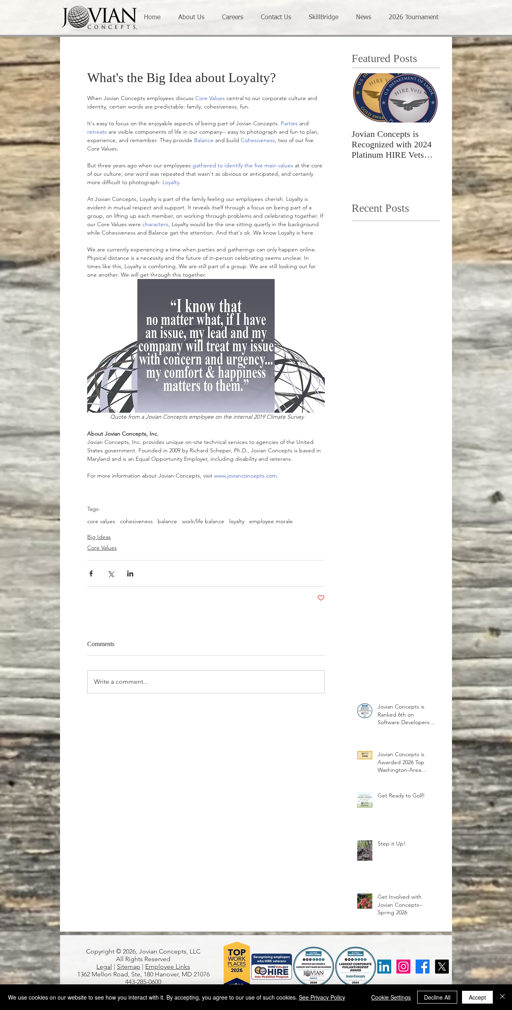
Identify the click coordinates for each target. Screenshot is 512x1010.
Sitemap (128, 966)
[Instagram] (403, 967)
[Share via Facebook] (91, 573)
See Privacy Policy (322, 997)
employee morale (271, 521)
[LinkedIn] (384, 967)
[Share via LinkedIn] (130, 573)
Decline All (437, 997)
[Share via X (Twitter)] (110, 573)
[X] (442, 967)
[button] (194, 17)
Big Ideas (99, 536)
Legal (104, 966)
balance (167, 521)
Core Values (102, 547)
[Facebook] (423, 967)
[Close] (502, 997)
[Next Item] (426, 98)
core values (101, 521)
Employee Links (167, 966)
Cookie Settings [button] (391, 997)
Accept (477, 997)
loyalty (236, 521)
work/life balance (203, 521)
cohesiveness (136, 521)
